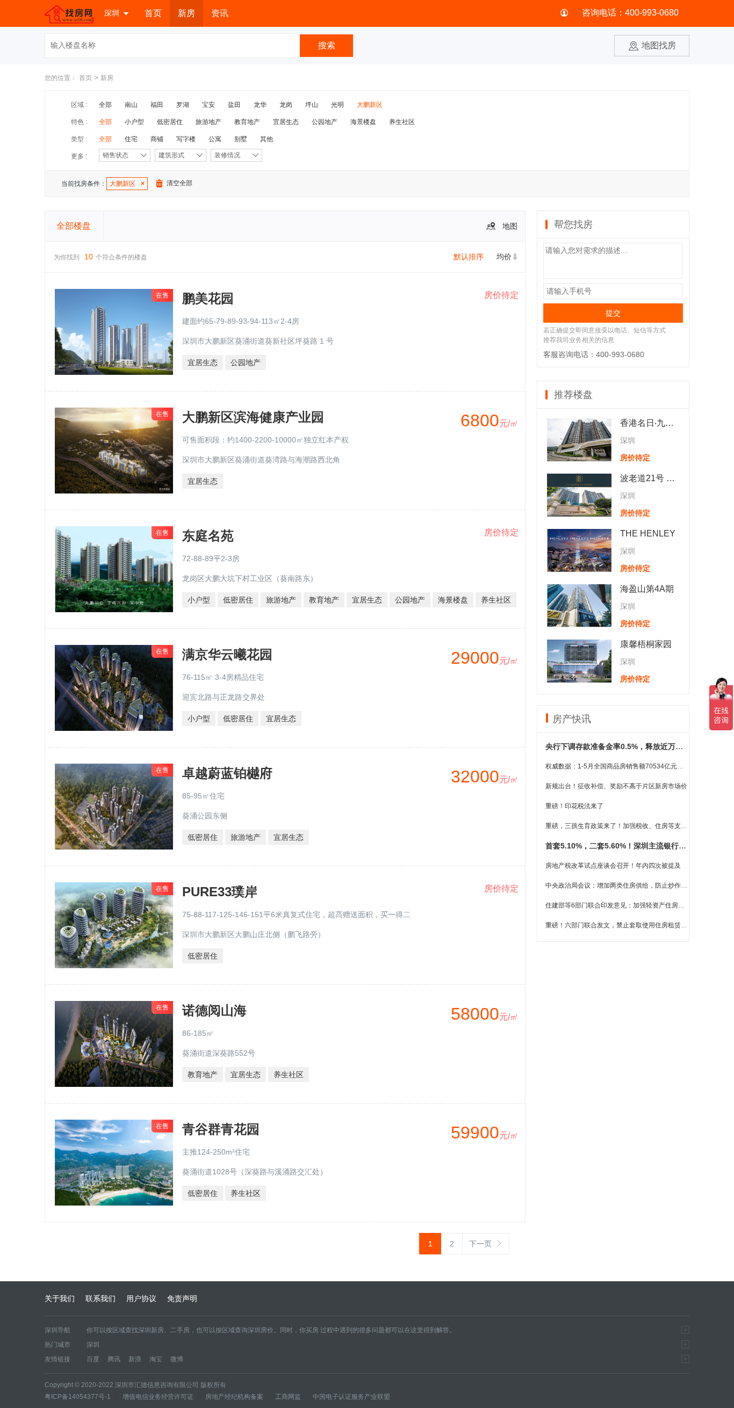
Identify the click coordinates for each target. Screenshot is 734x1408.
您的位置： (61, 78)
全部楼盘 (73, 225)
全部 (105, 104)
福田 (156, 104)
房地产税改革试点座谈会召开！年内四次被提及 (613, 865)
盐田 (234, 104)
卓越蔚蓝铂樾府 (227, 773)
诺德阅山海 (214, 1010)
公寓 (214, 139)
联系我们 (100, 1298)
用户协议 (141, 1298)
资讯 (219, 13)
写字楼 (186, 139)
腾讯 (113, 1359)
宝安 (208, 104)
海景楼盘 (363, 122)
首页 (153, 13)
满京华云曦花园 (227, 654)
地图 (509, 226)
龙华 (260, 104)
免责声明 (182, 1298)
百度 (93, 1359)
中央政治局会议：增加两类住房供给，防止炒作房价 (619, 885)
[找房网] (69, 13)
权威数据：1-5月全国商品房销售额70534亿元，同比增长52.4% (636, 766)
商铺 (156, 139)
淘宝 (155, 1359)
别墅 (240, 139)
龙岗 (285, 104)
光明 (337, 104)
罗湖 (182, 104)
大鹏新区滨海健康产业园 (253, 417)
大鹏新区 (370, 104)
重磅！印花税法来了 (574, 806)
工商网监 (288, 1396)
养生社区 (402, 122)
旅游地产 (208, 122)
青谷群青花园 (221, 1129)
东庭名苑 (208, 535)
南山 (131, 104)
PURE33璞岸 (219, 891)
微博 (176, 1359)
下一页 (480, 1243)
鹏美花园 (208, 298)
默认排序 (469, 256)
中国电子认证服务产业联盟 (351, 1396)
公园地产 (324, 122)
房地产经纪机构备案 (234, 1396)
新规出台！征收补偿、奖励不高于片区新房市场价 (616, 786)
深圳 (111, 13)
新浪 (134, 1359)
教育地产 (247, 122)
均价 (504, 256)
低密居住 (170, 122)
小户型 (134, 122)
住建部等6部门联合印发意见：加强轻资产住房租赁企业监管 (631, 905)
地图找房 (659, 45)
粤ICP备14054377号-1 (78, 1396)
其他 (266, 139)
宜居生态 (286, 122)
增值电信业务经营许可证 (158, 1396)
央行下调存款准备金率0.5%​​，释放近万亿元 (617, 746)
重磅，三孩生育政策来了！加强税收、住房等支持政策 (622, 826)
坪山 (311, 104)
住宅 (131, 139)
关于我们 (60, 1298)
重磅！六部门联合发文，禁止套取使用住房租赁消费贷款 (626, 925)
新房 (186, 13)
